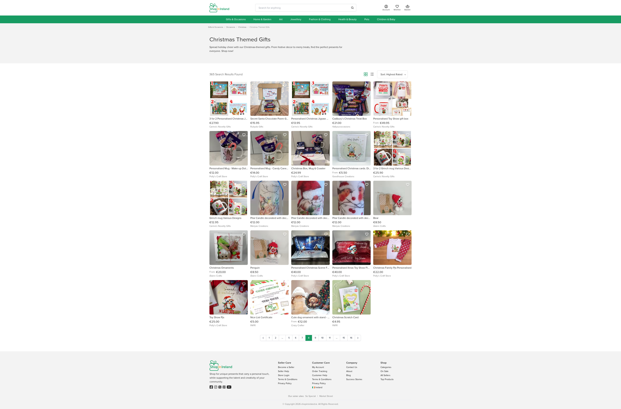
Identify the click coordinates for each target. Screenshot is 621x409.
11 (330, 338)
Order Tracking (319, 371)
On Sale (384, 371)
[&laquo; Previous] (263, 338)
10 (322, 338)
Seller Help (283, 371)
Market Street (326, 396)
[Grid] (366, 74)
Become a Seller (286, 367)
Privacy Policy (285, 383)
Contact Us (351, 367)
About (349, 371)
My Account (318, 367)
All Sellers (385, 375)
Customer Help (319, 375)
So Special (310, 396)
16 (351, 338)
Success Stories (354, 379)
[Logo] (219, 7)
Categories (386, 367)
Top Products (387, 379)
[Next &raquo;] (358, 338)
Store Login (283, 375)
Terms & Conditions (287, 379)
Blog (348, 375)
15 (344, 338)
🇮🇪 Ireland (317, 387)
